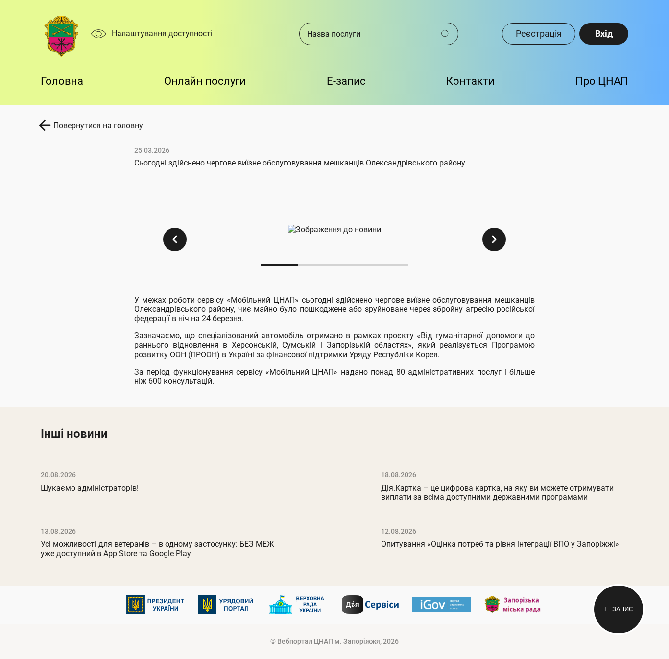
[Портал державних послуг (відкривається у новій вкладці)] (441, 604)
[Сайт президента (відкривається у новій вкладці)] (155, 604)
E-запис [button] (346, 81)
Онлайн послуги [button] (205, 81)
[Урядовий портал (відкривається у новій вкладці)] (227, 604)
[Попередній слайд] (175, 239)
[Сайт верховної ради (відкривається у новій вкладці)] (298, 604)
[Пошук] (448, 34)
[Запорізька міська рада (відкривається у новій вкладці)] (513, 605)
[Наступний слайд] (494, 239)
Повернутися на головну (98, 125)
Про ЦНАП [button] (601, 81)
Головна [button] (62, 81)
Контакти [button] (470, 81)
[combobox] (370, 34)
